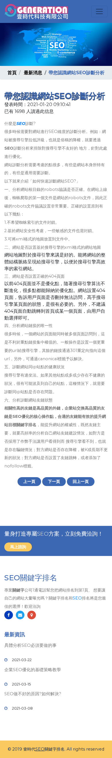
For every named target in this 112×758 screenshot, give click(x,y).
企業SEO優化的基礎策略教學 (32, 669)
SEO (20, 123)
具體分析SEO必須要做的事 (30, 645)
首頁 (12, 72)
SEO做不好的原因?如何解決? (32, 693)
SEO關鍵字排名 (30, 577)
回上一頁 (81, 481)
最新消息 (33, 72)
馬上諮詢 (18, 546)
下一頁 (54, 481)
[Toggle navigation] (99, 11)
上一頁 (29, 481)
